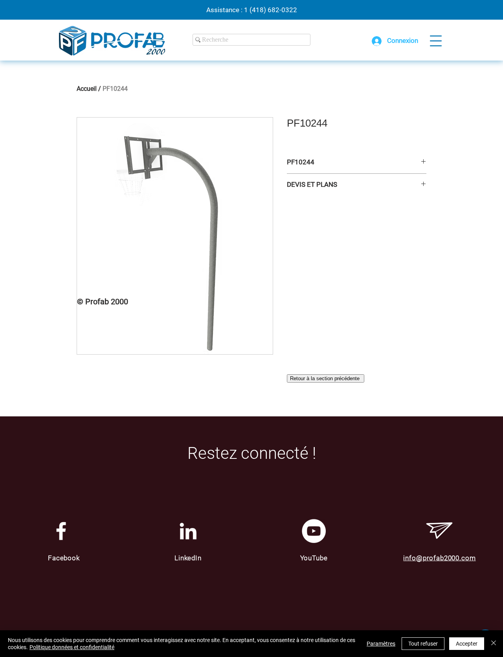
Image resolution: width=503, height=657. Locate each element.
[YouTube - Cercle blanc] (314, 531)
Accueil (87, 88)
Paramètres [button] (381, 643)
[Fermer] (493, 644)
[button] (436, 41)
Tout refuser (423, 643)
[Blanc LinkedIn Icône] (188, 531)
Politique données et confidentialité (71, 647)
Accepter (466, 643)
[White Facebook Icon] (61, 531)
